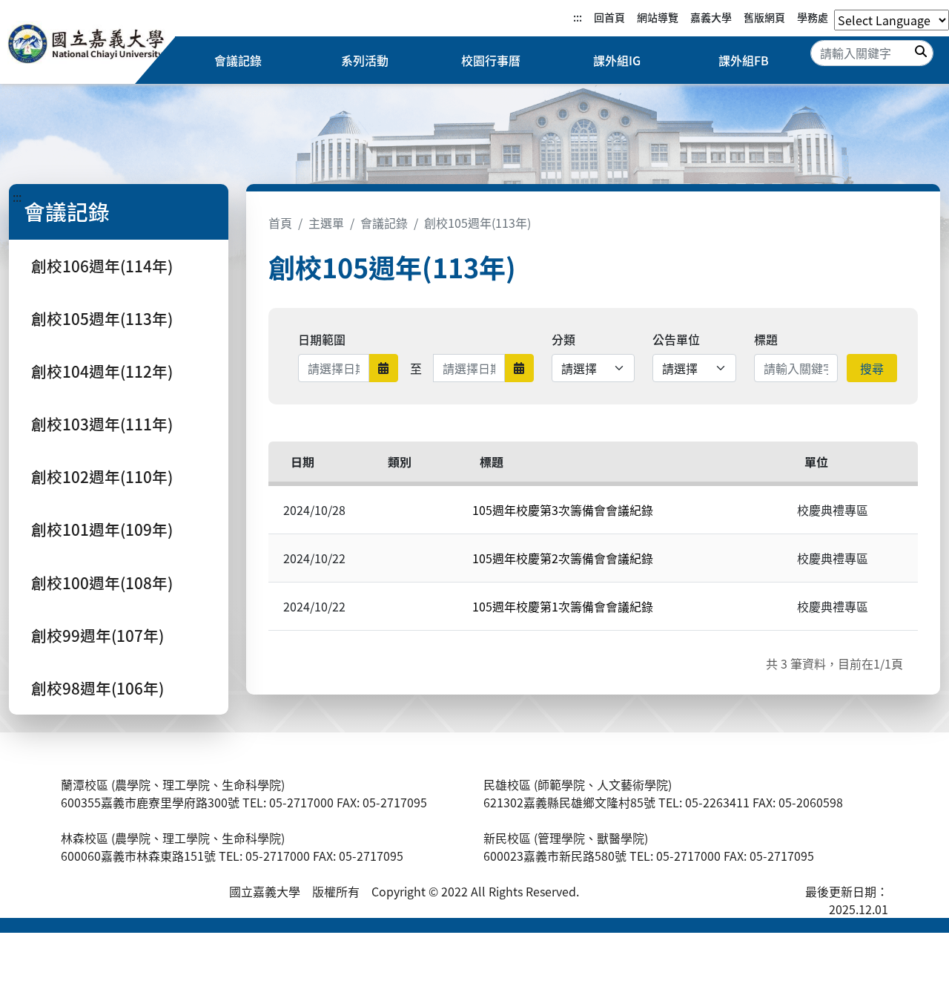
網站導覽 (657, 17)
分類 (563, 339)
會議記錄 (238, 60)
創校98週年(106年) (97, 688)
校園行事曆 (490, 60)
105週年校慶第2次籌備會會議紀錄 (562, 558)
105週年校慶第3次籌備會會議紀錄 (562, 510)
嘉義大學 (711, 17)
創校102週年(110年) (102, 476)
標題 (766, 339)
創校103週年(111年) (102, 424)
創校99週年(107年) (97, 635)
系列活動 (364, 60)
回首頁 (609, 17)
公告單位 (676, 339)
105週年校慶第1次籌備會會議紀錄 (562, 606)
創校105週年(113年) (102, 318)
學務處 (812, 17)
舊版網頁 (764, 17)
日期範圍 (321, 339)
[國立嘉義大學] (87, 46)
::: (577, 17)
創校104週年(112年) (102, 371)
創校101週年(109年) (102, 529)
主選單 (326, 223)
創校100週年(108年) (102, 582)
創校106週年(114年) (102, 266)
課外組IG (617, 60)
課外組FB (743, 60)
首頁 (280, 223)
